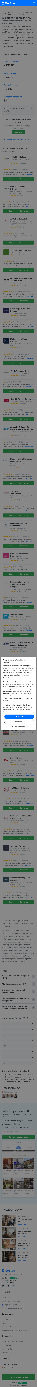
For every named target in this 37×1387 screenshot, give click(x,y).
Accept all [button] (19, 716)
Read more (6, 712)
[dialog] (18, 693)
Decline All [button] (19, 722)
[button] (18, 726)
